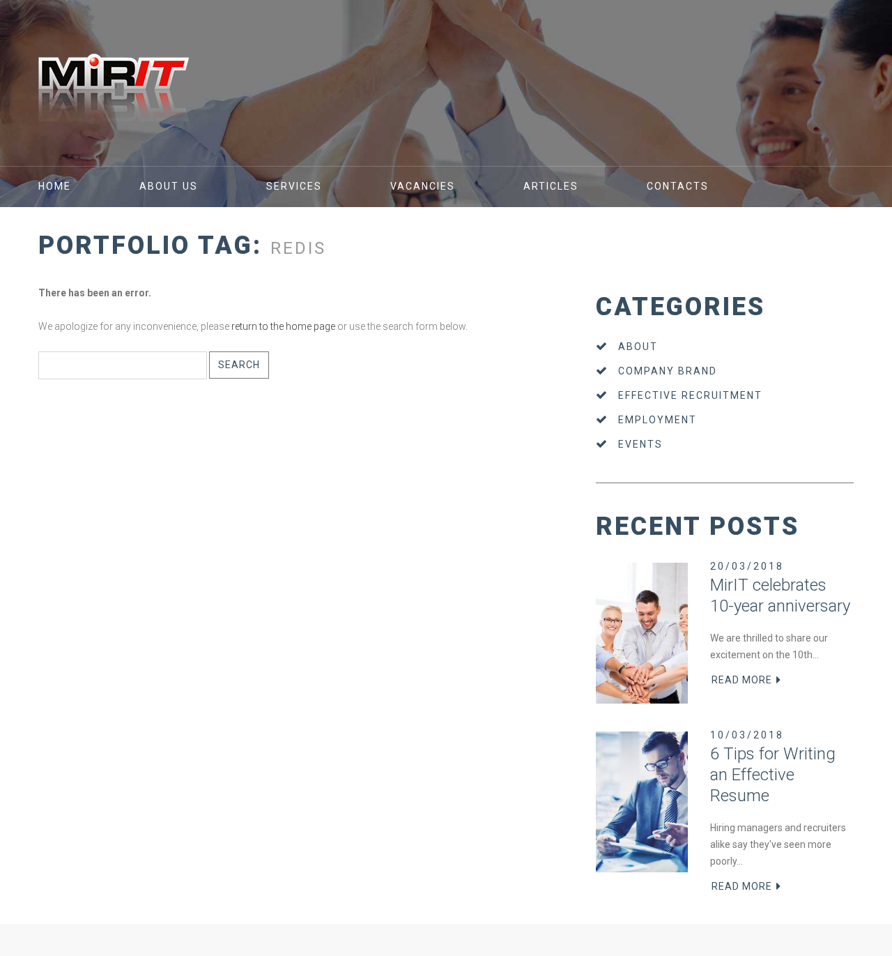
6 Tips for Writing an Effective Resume (773, 774)
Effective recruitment (690, 395)
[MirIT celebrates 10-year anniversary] (642, 633)
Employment (657, 419)
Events (640, 444)
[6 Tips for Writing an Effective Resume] (642, 801)
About (638, 346)
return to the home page (283, 326)
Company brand (667, 371)
